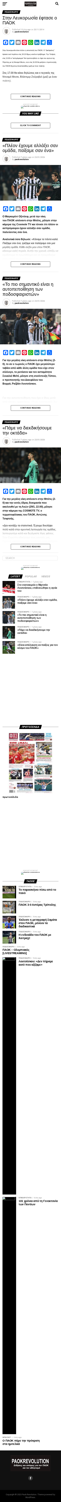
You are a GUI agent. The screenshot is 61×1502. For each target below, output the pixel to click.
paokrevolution (22, 32)
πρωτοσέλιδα (10, 797)
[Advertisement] (30, 689)
